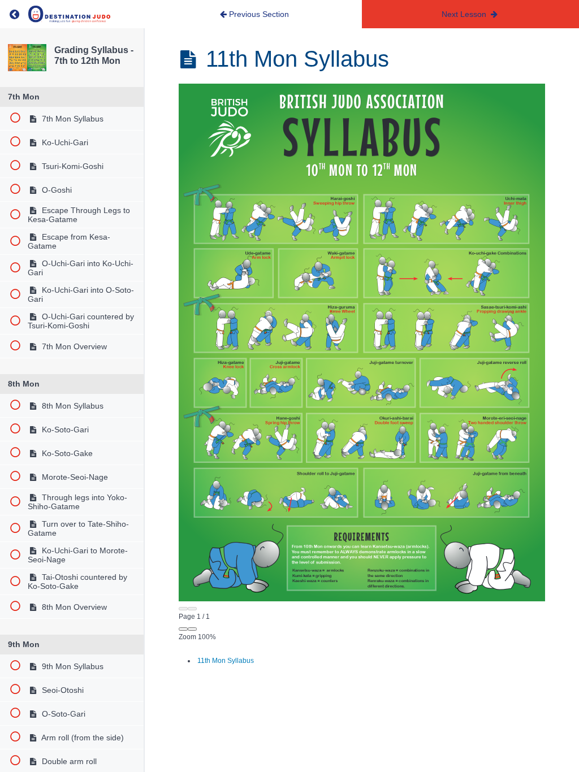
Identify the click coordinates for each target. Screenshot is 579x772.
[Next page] (192, 608)
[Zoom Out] (183, 629)
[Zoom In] (192, 629)
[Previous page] (183, 608)
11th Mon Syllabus (225, 661)
